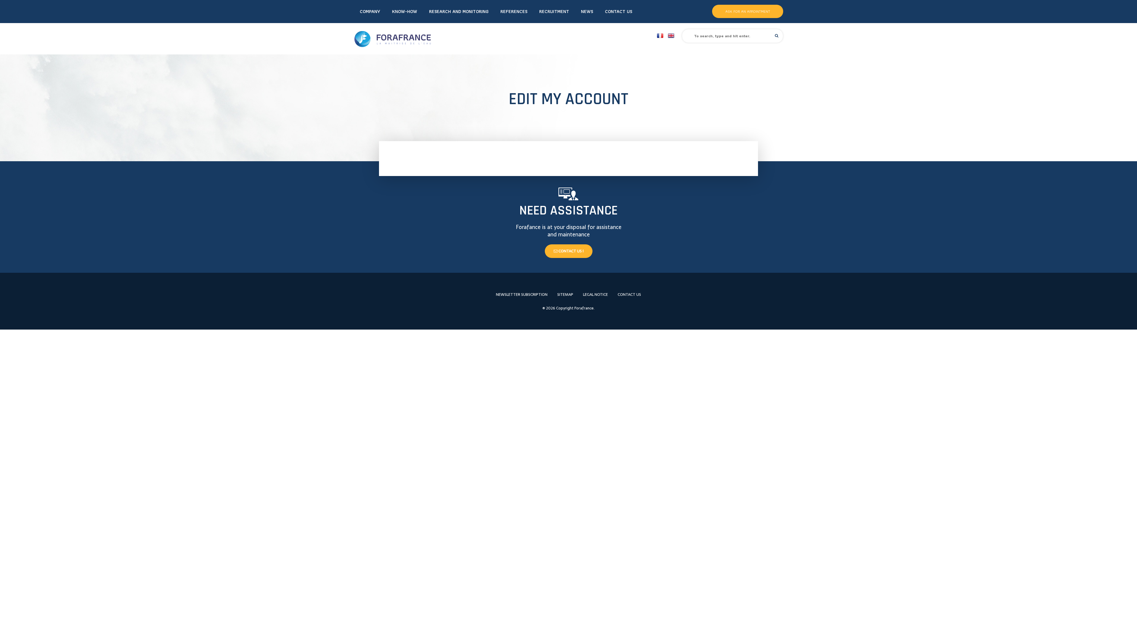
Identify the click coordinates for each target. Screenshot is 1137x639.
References (513, 11)
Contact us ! (571, 251)
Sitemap (565, 294)
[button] (776, 35)
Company (370, 11)
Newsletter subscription (521, 294)
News (587, 11)
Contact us (618, 11)
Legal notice (595, 294)
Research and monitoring (459, 11)
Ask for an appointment (747, 11)
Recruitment (554, 11)
